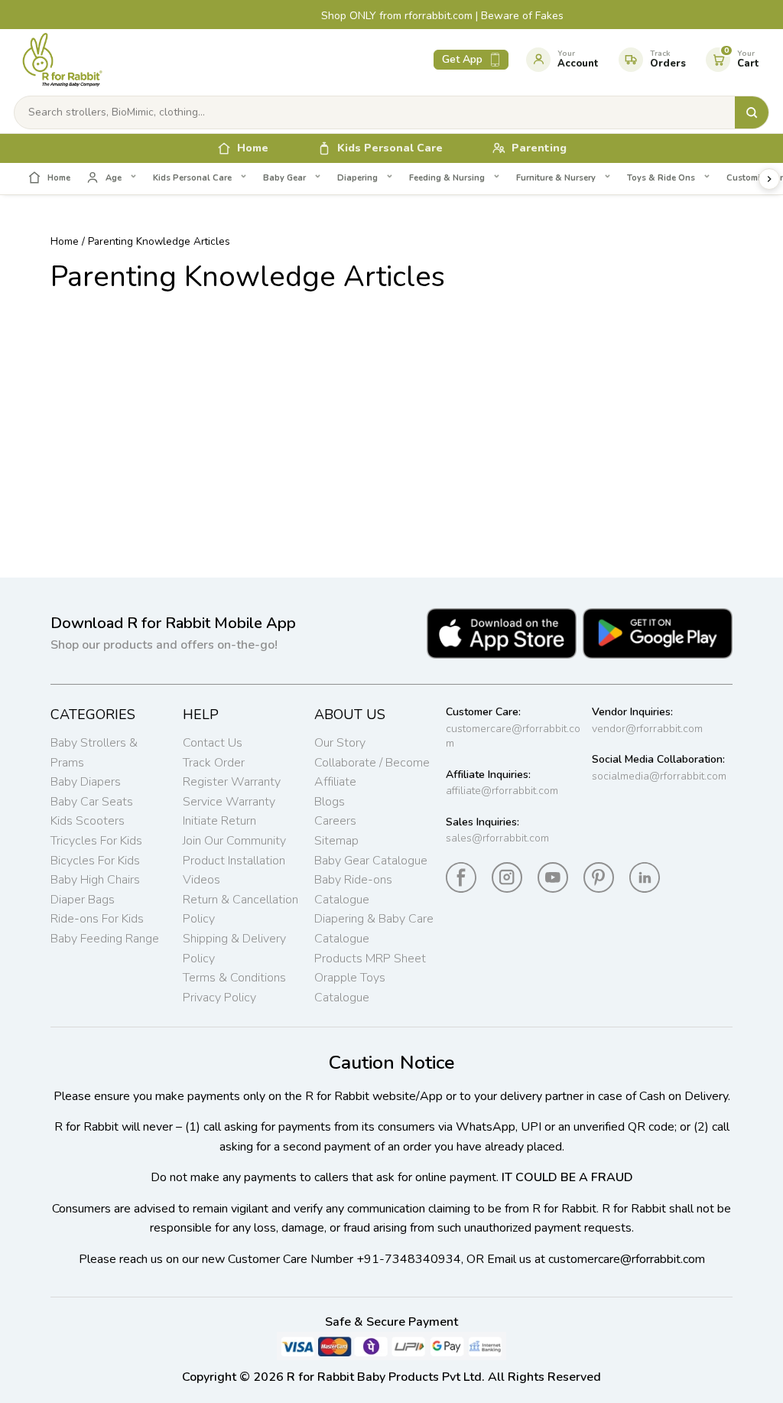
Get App (462, 59)
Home (64, 241)
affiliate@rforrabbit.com (502, 790)
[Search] (751, 112)
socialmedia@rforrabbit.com (659, 776)
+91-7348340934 (408, 1259)
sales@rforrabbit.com (497, 838)
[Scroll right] (769, 179)
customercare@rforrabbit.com (513, 736)
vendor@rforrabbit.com (647, 728)
